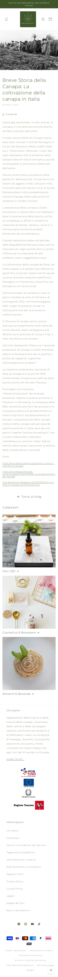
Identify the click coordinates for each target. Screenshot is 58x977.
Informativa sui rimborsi (21, 859)
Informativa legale (46, 965)
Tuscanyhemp (19, 950)
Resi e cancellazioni (18, 910)
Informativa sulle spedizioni (20, 965)
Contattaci (12, 838)
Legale (10, 895)
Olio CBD (8, 571)
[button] (6, 19)
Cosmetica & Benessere (19, 632)
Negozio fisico (15, 874)
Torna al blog (31, 496)
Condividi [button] (11, 114)
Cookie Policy (14, 888)
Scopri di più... (15, 759)
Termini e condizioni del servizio (30, 960)
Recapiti (31, 970)
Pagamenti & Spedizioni (20, 852)
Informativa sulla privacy (31, 955)
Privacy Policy (14, 881)
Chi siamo (12, 830)
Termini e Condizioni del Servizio (26, 845)
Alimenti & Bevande (16, 693)
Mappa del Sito (15, 903)
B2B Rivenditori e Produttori (23, 866)
